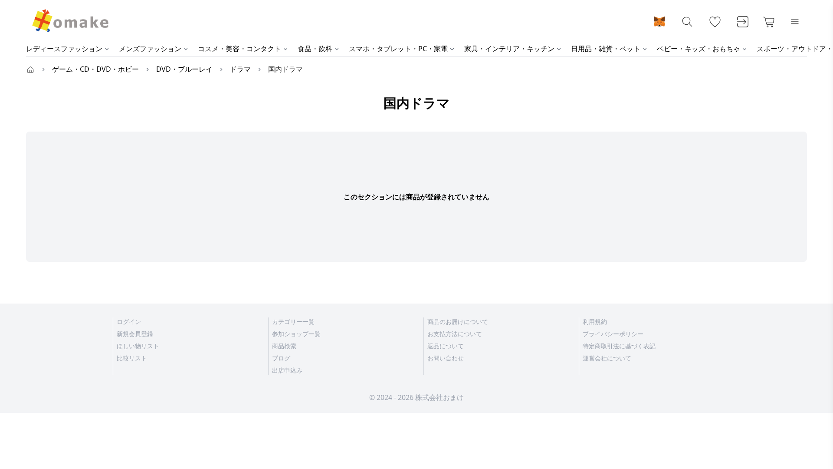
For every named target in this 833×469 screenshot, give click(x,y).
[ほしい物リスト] (715, 22)
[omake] (69, 21)
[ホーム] (30, 69)
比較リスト (132, 358)
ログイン (129, 321)
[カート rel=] (768, 21)
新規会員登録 (135, 334)
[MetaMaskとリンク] (659, 22)
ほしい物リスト (138, 346)
